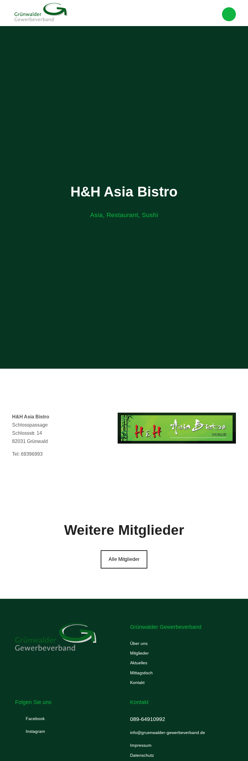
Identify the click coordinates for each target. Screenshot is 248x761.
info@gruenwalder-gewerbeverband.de (167, 732)
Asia (96, 214)
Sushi (150, 214)
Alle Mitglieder (124, 559)
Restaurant (122, 214)
